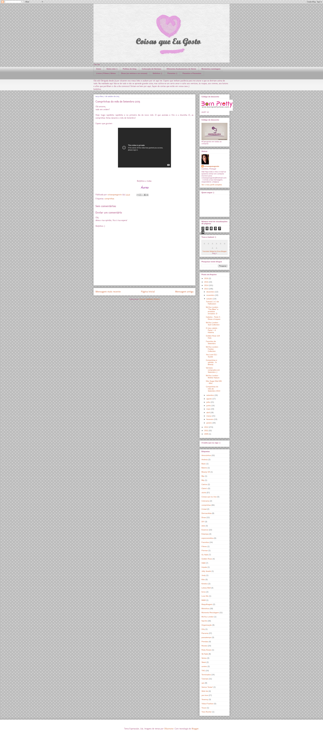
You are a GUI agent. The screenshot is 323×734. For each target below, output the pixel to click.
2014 (206, 285)
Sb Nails (204, 654)
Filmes (204, 546)
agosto (209, 399)
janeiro (209, 423)
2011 (206, 431)
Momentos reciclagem (210, 69)
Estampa (205, 534)
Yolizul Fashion (207, 704)
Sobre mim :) (111, 69)
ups (202, 683)
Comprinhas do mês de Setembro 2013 (213, 389)
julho (208, 402)
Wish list (204, 691)
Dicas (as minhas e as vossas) (134, 73)
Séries (204, 658)
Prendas (204, 642)
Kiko (203, 579)
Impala (204, 567)
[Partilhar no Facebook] (145, 195)
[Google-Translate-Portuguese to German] (212, 245)
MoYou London (207, 617)
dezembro (210, 292)
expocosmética (207, 538)
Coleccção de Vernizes (151, 69)
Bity (202, 480)
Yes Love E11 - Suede (212, 356)
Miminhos (205, 608)
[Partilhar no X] (142, 195)
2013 (206, 289)
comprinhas (109, 198)
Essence (204, 530)
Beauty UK (205, 472)
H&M (203, 563)
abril (208, 412)
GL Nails (204, 555)
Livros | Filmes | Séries (106, 73)
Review (204, 646)
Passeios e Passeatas (192, 73)
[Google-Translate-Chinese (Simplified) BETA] (204, 245)
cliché (203, 493)
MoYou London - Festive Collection (212, 349)
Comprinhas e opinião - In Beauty (211, 362)
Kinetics (204, 584)
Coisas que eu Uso (209, 497)
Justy (203, 575)
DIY (202, 522)
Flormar (204, 550)
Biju (202, 476)
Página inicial (148, 291)
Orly (203, 629)
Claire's (204, 488)
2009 (206, 434)
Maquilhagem (206, 604)
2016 (206, 278)
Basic (203, 464)
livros (203, 592)
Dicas (203, 517)
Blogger (195, 728)
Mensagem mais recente (108, 291)
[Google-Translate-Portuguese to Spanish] (216, 249)
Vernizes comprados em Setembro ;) (213, 370)
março (209, 416)
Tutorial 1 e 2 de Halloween (212, 303)
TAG (203, 671)
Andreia (204, 460)
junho (208, 406)
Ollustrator (169, 728)
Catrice (204, 484)
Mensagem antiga (184, 291)
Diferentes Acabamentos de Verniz (181, 69)
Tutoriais (204, 679)
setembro (210, 395)
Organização (206, 625)
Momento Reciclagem (210, 613)
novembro (210, 295)
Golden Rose (206, 559)
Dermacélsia (206, 513)
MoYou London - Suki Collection (213, 324)
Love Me (204, 596)
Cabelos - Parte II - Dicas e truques (213, 318)
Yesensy (204, 699)
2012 (206, 427)
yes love (204, 695)
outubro (209, 299)
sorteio (204, 666)
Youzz (203, 708)
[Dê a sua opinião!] (140, 195)
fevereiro (210, 419)
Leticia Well (206, 588)
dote (203, 526)
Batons (204, 468)
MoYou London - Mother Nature (212, 377)
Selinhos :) (157, 73)
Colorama (205, 501)
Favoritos (205, 542)
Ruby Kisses (206, 650)
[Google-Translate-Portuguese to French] (208, 245)
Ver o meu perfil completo (211, 185)
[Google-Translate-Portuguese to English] (225, 245)
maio (208, 409)
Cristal (204, 509)
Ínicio (98, 69)
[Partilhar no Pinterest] (147, 195)
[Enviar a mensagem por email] (138, 195)
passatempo (206, 637)
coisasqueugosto (211, 166)
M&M (203, 600)
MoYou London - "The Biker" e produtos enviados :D (212, 310)
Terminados (206, 675)
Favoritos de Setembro (211, 342)
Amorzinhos (206, 455)
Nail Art (204, 621)
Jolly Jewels (206, 571)
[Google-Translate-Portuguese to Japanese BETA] (221, 245)
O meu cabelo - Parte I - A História (212, 330)
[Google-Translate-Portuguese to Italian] (216, 245)
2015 (206, 282)
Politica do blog (129, 69)
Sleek (203, 662)
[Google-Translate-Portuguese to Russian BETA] (212, 249)
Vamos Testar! (207, 687)
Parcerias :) (172, 73)
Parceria (204, 633)
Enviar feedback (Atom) (150, 299)
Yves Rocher (206, 712)
